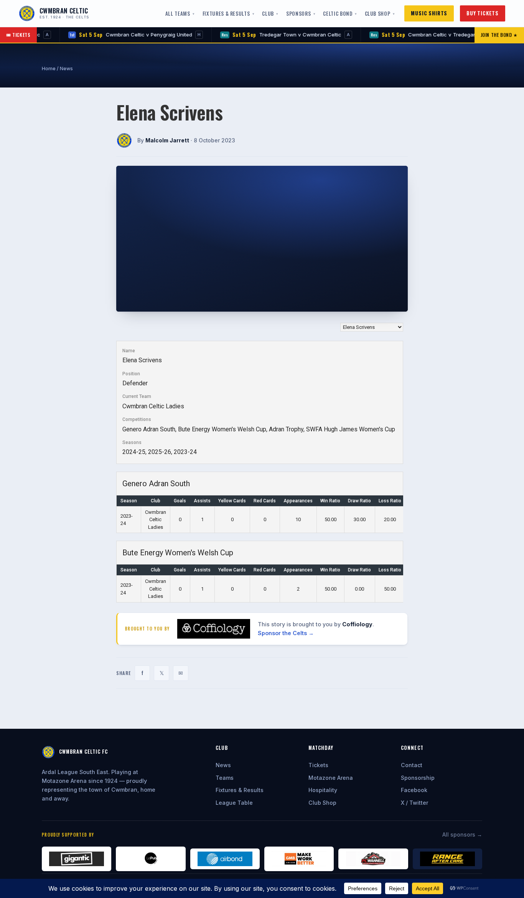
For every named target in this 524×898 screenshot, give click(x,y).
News (66, 68)
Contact (411, 765)
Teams (225, 777)
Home (49, 68)
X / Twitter (414, 802)
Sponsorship (418, 777)
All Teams (177, 13)
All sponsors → (462, 834)
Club (268, 13)
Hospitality (322, 790)
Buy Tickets (482, 13)
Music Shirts (429, 13)
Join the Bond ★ (499, 34)
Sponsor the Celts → (286, 633)
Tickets (318, 765)
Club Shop (378, 13)
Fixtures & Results (226, 13)
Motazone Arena (330, 777)
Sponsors (298, 13)
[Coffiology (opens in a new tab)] (213, 629)
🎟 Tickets (18, 34)
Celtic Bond (337, 13)
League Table (234, 802)
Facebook (414, 790)
